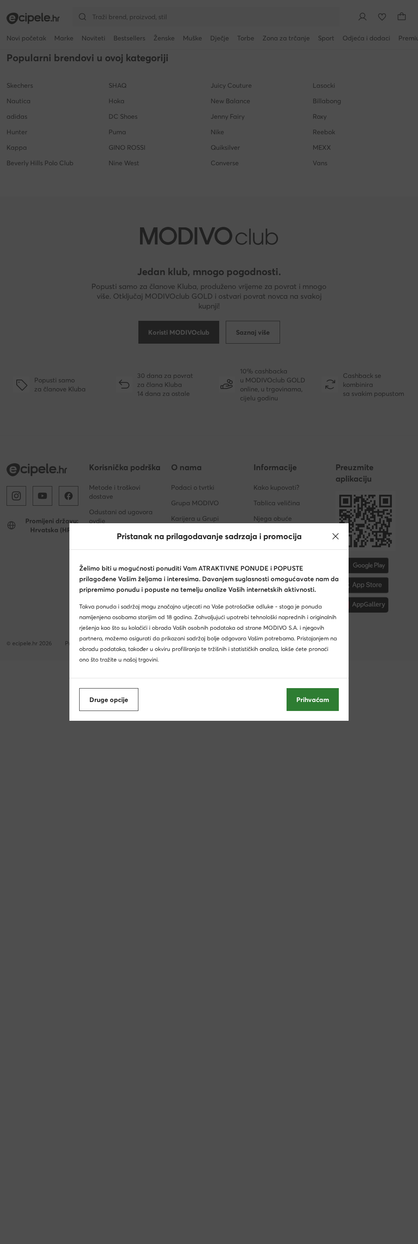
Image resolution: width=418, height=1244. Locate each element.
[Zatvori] (335, 536)
